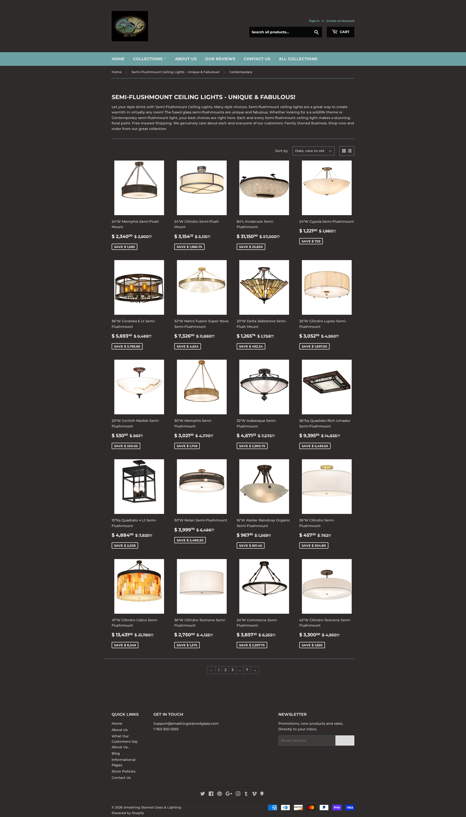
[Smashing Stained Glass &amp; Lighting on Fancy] (262, 794)
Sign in (314, 21)
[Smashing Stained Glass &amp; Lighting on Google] (228, 794)
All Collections (298, 59)
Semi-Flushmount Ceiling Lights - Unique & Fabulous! (175, 72)
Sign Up (345, 740)
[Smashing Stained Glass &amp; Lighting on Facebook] (211, 794)
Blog (116, 753)
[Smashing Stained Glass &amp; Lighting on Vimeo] (254, 794)
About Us (186, 59)
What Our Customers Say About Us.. (125, 741)
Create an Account (340, 21)
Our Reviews (220, 59)
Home (118, 59)
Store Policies (123, 771)
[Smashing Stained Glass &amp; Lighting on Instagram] (238, 794)
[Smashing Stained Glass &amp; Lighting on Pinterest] (219, 794)
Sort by (281, 151)
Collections (148, 59)
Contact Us (257, 59)
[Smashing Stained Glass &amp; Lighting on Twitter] (202, 794)
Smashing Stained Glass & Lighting (152, 807)
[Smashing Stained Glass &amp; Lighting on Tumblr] (246, 794)
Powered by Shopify (128, 813)
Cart (344, 32)
